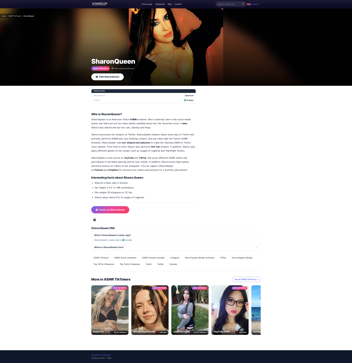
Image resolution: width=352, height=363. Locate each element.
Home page (147, 4)
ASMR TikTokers (14, 16)
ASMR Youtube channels (153, 258)
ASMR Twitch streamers (125, 258)
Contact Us (96, 355)
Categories (160, 4)
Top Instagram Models (242, 258)
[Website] (94, 220)
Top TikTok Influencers (104, 264)
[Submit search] (243, 4)
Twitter (160, 264)
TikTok (223, 258)
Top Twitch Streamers (130, 264)
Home (4, 16)
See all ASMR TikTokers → (246, 279)
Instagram (174, 258)
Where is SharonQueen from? (109, 247)
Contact (178, 4)
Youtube (173, 264)
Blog (170, 4)
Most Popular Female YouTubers (200, 258)
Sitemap (107, 355)
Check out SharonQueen (112, 209)
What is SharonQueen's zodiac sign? (112, 235)
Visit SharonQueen (109, 76)
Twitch (149, 264)
